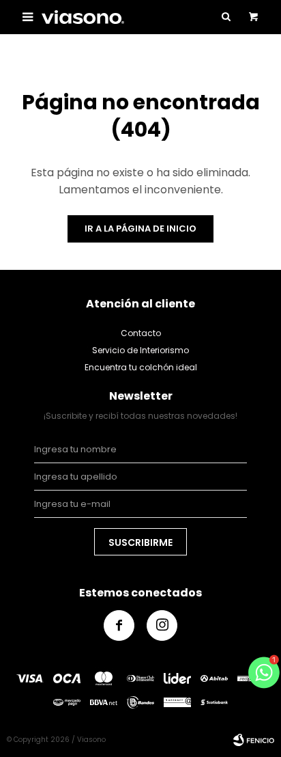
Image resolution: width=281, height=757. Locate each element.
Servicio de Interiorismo (140, 350)
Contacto (141, 333)
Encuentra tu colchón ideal (141, 367)
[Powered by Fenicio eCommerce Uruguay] (253, 740)
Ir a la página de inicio (140, 228)
